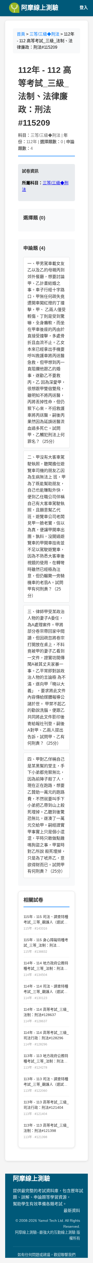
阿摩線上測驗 (38, 7)
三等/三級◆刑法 (44, 34)
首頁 (21, 34)
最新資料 (72, 1210)
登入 (84, 7)
